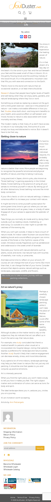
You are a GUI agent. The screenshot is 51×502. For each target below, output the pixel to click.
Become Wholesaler (12, 464)
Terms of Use (22, 497)
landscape (5, 278)
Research (5, 93)
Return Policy (9, 435)
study (18, 342)
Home (12, 497)
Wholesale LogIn (10, 467)
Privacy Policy (9, 437)
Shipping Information (12, 432)
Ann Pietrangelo (17, 402)
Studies (8, 111)
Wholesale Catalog (11, 469)
